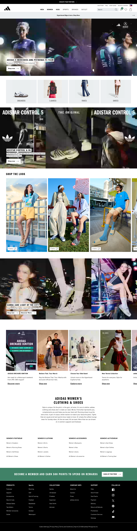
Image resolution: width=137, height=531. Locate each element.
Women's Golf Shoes (12, 452)
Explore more (76, 384)
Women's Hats (73, 447)
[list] (68, 216)
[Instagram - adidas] (121, 495)
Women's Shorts (43, 447)
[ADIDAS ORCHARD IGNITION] (21, 358)
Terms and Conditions (66, 526)
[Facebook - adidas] (121, 490)
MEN (42, 9)
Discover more (14, 384)
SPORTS (66, 9)
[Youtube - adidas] (121, 517)
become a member (123, 5)
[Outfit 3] (110, 215)
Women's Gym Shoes (106, 443)
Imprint (76, 526)
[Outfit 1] (26, 215)
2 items (10, 248)
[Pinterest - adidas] (121, 506)
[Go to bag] (130, 9)
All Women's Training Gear (108, 456)
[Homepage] (7, 8)
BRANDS (75, 9)
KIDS (58, 9)
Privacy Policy (54, 526)
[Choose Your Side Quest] (84, 358)
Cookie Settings (44, 526)
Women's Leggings (106, 452)
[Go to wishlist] (125, 9)
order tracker (112, 5)
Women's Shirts (42, 443)
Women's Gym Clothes (107, 447)
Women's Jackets (43, 452)
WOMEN (50, 9)
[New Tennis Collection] (115, 358)
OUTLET (84, 9)
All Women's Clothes (44, 456)
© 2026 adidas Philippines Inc (88, 526)
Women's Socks (74, 452)
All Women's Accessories (76, 456)
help (106, 5)
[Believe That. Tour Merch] (52, 358)
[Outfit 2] (68, 215)
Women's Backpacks (75, 443)
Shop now (43, 384)
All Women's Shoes (12, 456)
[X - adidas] (121, 501)
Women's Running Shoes (14, 447)
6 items (52, 248)
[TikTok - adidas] (121, 512)
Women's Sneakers (12, 443)
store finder (100, 5)
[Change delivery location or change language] (131, 5)
